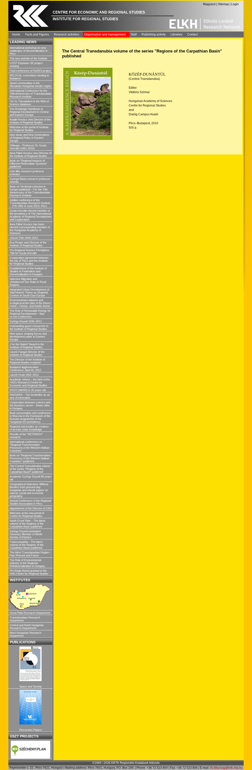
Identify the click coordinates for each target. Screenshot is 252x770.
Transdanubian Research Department (25, 619)
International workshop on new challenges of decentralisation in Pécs (28, 50)
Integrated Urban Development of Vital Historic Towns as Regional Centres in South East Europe (29, 292)
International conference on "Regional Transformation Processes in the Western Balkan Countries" (29, 446)
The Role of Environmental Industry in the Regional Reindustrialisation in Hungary (27, 563)
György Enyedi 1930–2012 (26, 321)
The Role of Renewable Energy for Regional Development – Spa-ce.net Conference (30, 313)
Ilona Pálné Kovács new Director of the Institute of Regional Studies (30, 154)
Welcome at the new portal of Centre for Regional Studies (27, 514)
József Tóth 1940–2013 (24, 237)
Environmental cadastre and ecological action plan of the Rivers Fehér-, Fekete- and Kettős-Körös (30, 303)
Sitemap (223, 4)
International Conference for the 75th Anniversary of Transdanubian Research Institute (30, 93)
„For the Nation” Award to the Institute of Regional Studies (27, 346)
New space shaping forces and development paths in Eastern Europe (28, 336)
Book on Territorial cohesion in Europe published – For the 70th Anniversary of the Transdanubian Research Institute (30, 191)
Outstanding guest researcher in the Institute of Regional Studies (29, 327)
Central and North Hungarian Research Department (27, 627)
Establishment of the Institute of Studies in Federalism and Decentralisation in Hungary (28, 271)
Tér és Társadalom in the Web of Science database (29, 103)
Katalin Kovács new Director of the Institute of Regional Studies (30, 121)
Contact (192, 34)
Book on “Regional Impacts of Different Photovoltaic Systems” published (28, 163)
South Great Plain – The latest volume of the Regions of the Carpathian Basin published (27, 523)
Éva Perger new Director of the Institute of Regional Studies (28, 244)
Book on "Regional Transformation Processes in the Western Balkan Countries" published (30, 458)
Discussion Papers (30, 729)
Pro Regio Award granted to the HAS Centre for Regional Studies (29, 572)
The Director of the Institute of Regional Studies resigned (27, 361)
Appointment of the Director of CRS (30, 508)
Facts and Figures (37, 34)
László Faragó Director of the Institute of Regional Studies (27, 353)
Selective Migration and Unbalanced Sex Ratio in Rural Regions (28, 281)
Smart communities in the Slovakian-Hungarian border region (30, 84)
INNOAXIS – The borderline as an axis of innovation (30, 396)
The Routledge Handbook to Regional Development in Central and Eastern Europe (29, 111)
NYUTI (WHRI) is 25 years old (28, 390)
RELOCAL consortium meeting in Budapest (29, 77)
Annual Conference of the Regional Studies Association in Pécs (30, 502)
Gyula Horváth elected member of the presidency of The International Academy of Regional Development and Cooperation (30, 215)
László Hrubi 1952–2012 (24, 374)
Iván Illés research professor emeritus (27, 173)
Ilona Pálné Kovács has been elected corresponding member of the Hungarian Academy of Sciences (30, 229)
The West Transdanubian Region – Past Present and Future (30, 554)
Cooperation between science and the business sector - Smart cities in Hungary (30, 405)
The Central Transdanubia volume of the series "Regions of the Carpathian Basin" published (30, 468)
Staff (134, 34)
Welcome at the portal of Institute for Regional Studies (29, 129)
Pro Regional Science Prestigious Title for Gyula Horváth (29, 252)
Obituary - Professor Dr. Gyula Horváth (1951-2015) (28, 147)
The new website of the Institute (28, 58)
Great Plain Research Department (30, 612)
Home (16, 34)
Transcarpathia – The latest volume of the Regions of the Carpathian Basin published (27, 544)
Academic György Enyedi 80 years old (30, 478)
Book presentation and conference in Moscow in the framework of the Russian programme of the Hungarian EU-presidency (30, 417)
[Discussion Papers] (30, 707)
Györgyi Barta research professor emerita (30, 180)
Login (235, 4)
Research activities (66, 34)
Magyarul (209, 4)
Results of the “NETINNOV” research (26, 436)
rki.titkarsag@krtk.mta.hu (226, 768)
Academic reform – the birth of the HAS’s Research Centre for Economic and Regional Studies (30, 382)
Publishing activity (154, 34)
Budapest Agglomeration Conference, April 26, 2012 (25, 369)
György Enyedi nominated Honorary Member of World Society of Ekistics (26, 534)
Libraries (176, 34)
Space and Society (30, 686)
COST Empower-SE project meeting (26, 65)
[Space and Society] (30, 664)
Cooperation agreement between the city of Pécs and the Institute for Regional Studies (29, 260)
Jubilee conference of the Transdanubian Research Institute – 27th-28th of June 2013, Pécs (30, 203)
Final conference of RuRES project (30, 70)
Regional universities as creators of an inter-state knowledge (29, 428)
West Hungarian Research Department (25, 634)
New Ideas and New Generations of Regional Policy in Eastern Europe (29, 137)
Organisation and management (105, 34)
